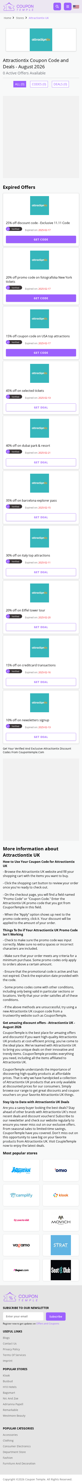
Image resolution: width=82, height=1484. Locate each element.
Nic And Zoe (10, 1398)
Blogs (6, 1338)
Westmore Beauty (14, 1415)
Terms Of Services (14, 1355)
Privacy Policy (11, 1349)
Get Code (41, 239)
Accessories (10, 1435)
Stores (20, 18)
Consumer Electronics (17, 1446)
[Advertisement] (41, 137)
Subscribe (55, 1316)
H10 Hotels (10, 1387)
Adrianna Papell (13, 1404)
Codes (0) (39, 84)
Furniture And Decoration (19, 1463)
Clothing (8, 1440)
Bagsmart (9, 1392)
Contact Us (10, 1343)
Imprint (7, 1361)
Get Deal (41, 407)
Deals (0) (60, 84)
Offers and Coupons (47, 1323)
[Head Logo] (18, 6)
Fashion (8, 1458)
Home (7, 18)
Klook (6, 1375)
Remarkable (10, 1410)
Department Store (14, 1452)
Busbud (8, 1381)
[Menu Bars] (68, 6)
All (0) (19, 84)
